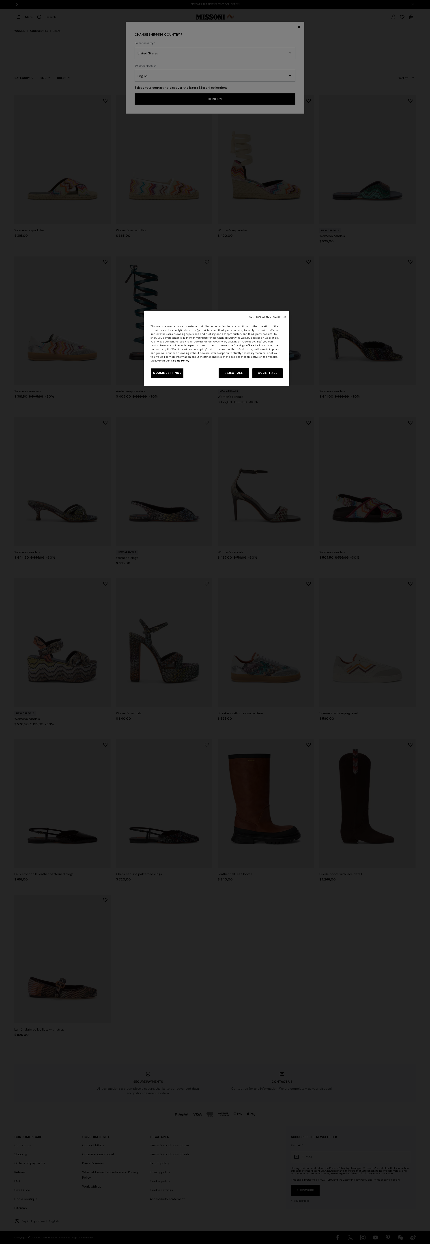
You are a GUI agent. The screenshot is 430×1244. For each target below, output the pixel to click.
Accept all (267, 373)
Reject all (233, 373)
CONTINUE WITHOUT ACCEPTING (267, 316)
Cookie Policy (180, 360)
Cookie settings (167, 373)
